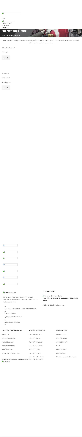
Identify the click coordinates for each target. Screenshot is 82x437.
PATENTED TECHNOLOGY (11, 353)
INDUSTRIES (60, 353)
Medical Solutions (7, 342)
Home (3, 35)
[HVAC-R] (10, 266)
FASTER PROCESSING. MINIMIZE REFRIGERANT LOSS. (61, 299)
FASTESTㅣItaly (34, 349)
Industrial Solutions (8, 346)
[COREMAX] (10, 279)
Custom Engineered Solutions (66, 357)
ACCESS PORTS (61, 342)
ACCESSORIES (61, 349)
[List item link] (20, 316)
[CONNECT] (10, 286)
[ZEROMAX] (10, 247)
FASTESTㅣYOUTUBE (36, 357)
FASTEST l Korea (34, 338)
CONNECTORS (61, 335)
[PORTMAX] (10, 254)
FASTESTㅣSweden (35, 346)
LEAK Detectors (7, 349)
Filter (6, 58)
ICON (58, 346)
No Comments (59, 305)
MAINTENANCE (61, 338)
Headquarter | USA (35, 335)
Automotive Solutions (9, 338)
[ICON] (10, 260)
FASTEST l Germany (35, 342)
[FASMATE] (10, 273)
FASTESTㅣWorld (35, 353)
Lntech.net (5, 335)
